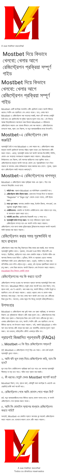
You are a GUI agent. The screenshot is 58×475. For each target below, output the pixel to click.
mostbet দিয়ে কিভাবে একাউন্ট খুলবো (15, 270)
